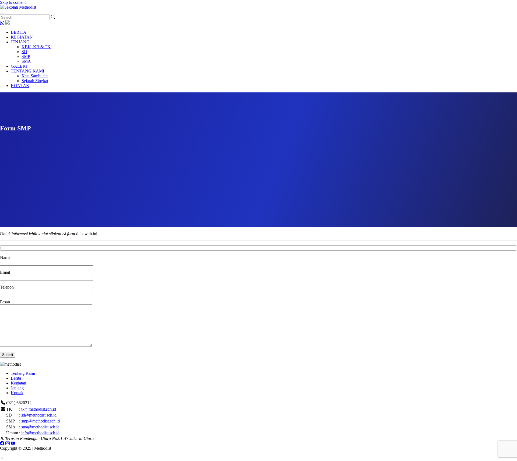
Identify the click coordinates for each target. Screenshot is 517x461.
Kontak (17, 392)
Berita (16, 378)
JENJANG (20, 42)
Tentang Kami (23, 373)
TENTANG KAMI (27, 71)
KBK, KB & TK (36, 46)
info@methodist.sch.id (40, 433)
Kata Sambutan (35, 76)
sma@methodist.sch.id (40, 427)
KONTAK (20, 85)
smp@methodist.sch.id (40, 421)
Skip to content (13, 2)
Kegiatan (18, 383)
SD (24, 51)
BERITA (18, 32)
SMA (26, 61)
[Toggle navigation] (2, 13)
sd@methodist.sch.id (39, 415)
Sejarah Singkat (35, 80)
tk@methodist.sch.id (38, 409)
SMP (26, 56)
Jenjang (17, 388)
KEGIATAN (22, 37)
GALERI (19, 66)
